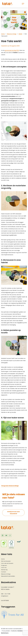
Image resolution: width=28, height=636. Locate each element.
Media (20, 34)
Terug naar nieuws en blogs (10, 486)
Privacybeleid (6, 631)
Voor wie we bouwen (7, 563)
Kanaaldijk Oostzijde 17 (7, 587)
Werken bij (4, 570)
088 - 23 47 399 (5, 594)
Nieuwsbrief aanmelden (8, 576)
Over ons (3, 567)
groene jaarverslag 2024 (12, 50)
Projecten (4, 565)
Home (3, 34)
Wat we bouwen (6, 561)
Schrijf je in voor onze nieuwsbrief (13, 512)
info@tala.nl (4, 596)
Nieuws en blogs (11, 34)
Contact (3, 572)
